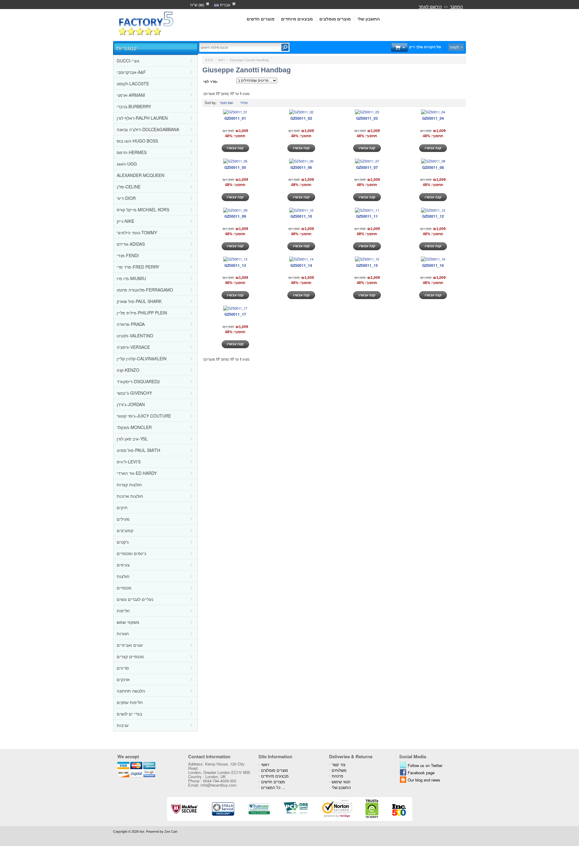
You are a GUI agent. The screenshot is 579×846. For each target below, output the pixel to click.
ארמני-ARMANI (131, 95)
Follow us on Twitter (425, 765)
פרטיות (337, 776)
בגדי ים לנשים (129, 714)
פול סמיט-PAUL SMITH (138, 450)
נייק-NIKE (125, 221)
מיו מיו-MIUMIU (131, 278)
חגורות (123, 633)
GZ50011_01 (235, 118)
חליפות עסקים (130, 702)
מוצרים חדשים (260, 19)
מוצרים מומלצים (335, 19)
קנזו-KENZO (128, 370)
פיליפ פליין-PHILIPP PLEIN (142, 313)
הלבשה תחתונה (131, 691)
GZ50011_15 (367, 265)
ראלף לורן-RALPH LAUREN (142, 118)
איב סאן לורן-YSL (132, 439)
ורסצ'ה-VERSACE (133, 347)
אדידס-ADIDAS (131, 244)
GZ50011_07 (367, 167)
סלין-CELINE (129, 187)
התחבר (456, 6)
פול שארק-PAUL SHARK (139, 301)
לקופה (454, 47)
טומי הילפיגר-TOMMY (137, 232)
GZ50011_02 (301, 118)
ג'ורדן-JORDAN (131, 404)
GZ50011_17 (235, 314)
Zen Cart (170, 831)
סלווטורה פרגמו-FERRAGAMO (145, 290)
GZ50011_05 (235, 167)
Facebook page (421, 772)
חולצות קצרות (129, 484)
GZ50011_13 (235, 265)
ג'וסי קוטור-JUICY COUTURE (144, 416)
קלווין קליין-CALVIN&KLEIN (141, 358)
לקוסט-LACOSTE (133, 83)
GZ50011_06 (301, 167)
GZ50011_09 (235, 216)
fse (142, 831)
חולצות (123, 576)
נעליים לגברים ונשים (135, 599)
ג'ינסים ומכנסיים (131, 553)
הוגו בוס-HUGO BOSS (137, 141)
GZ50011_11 (367, 216)
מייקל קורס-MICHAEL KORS (143, 210)
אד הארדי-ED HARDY (137, 473)
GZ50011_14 (301, 265)
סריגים (123, 668)
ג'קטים (123, 542)
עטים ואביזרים (130, 645)
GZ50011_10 (301, 216)
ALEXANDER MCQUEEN (140, 175)
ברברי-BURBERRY (134, 106)
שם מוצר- (227, 102)
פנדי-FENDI (128, 255)
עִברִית (224, 5)
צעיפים (123, 565)
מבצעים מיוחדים (297, 19)
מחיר (244, 102)
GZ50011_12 (433, 216)
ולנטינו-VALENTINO (135, 336)
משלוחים (339, 770)
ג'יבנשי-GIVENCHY (134, 393)
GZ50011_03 (367, 118)
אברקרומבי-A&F (131, 72)
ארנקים (123, 679)
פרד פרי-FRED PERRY (138, 267)
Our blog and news (424, 780)
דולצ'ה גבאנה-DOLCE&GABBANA (148, 129)
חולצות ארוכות (130, 496)
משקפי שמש (128, 622)
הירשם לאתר (430, 6)
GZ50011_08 (433, 167)
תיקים (122, 507)
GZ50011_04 (433, 118)
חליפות (123, 611)
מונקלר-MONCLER (134, 427)
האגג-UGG (127, 164)
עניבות (122, 725)
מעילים (123, 519)
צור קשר (338, 764)
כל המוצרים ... (273, 787)
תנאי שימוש (341, 781)
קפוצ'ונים (125, 530)
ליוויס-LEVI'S (129, 462)
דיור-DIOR (126, 198)
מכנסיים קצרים (130, 656)
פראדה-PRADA (131, 324)
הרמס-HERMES (132, 152)
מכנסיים (124, 588)
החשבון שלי (368, 19)
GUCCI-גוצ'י (128, 61)
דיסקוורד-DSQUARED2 (138, 381)
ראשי (221, 60)
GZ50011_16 (433, 265)
